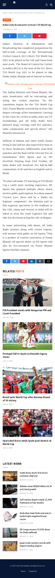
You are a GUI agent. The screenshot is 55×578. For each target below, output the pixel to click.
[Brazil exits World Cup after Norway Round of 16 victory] (27, 379)
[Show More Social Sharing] (49, 35)
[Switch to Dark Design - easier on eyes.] (46, 4)
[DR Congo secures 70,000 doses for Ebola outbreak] (10, 533)
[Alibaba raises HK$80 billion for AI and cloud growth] (10, 490)
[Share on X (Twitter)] (24, 35)
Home (5, 13)
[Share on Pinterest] (39, 35)
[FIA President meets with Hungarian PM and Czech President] (27, 292)
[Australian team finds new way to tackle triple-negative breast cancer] (10, 516)
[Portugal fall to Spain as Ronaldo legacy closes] (27, 336)
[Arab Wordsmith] (27, 4)
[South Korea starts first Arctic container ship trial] (10, 476)
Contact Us (33, 571)
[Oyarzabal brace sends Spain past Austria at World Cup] (27, 423)
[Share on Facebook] (10, 35)
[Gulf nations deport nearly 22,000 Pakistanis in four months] (10, 503)
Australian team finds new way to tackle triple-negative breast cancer (35, 516)
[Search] (51, 5)
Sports (7, 20)
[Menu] (4, 5)
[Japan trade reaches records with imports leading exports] (10, 546)
